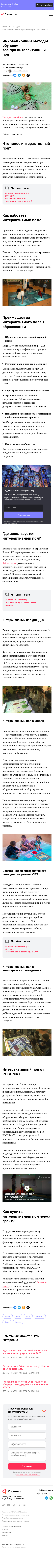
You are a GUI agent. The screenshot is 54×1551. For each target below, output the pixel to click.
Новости (18, 1322)
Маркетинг (40, 1316)
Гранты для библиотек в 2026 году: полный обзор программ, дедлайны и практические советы (25, 1384)
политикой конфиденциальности (28, 1474)
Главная (5, 27)
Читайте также (20, 188)
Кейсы (28, 1316)
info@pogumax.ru (45, 1490)
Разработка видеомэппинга (12, 1518)
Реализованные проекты (11, 1526)
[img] (51, 14)
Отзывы (5, 1529)
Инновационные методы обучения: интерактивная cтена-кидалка (20, 602)
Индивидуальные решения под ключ (16, 1521)
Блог (12, 27)
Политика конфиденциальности (14, 1547)
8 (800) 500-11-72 (45, 1493)
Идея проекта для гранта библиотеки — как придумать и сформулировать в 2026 (25, 1352)
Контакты (5, 1535)
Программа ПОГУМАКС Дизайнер (15, 1512)
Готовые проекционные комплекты (15, 1515)
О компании (6, 1532)
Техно (18, 1316)
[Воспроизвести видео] (27, 1188)
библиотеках (9, 563)
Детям (18, 27)
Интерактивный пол (13, 117)
